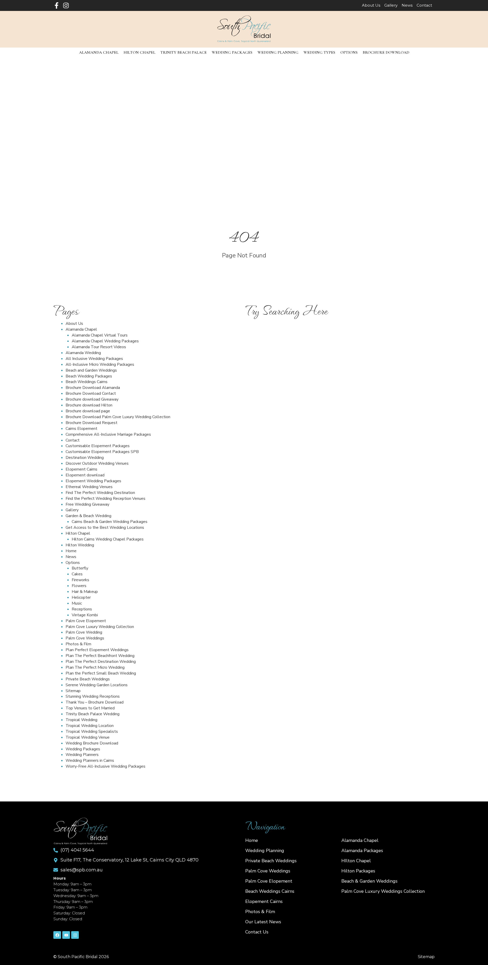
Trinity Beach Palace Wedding (92, 714)
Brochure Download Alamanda (93, 387)
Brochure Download (386, 52)
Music (77, 603)
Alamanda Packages (362, 850)
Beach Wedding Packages (89, 376)
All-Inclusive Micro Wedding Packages (100, 364)
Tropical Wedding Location (90, 725)
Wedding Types (319, 52)
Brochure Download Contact (91, 393)
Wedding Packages (232, 52)
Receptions (82, 609)
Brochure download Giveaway (92, 399)
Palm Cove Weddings (85, 638)
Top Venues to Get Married (90, 708)
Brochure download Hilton (89, 405)
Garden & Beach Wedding (88, 516)
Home (71, 551)
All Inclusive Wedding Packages (94, 358)
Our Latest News (263, 922)
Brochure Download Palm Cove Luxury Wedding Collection (118, 417)
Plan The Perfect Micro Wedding (95, 667)
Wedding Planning (277, 52)
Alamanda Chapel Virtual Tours (100, 335)
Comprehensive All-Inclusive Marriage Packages (108, 434)
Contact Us (256, 932)
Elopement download (85, 475)
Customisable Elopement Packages (98, 446)
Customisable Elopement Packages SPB (102, 452)
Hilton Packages (358, 871)
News (71, 557)
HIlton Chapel (356, 861)
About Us (74, 323)
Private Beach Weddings (88, 679)
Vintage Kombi (85, 615)
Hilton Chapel (139, 52)
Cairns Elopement (81, 428)
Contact (73, 440)
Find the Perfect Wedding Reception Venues (105, 498)
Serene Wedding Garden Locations (97, 685)
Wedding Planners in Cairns (90, 760)
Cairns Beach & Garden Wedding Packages (109, 521)
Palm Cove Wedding (84, 632)
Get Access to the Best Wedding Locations (105, 527)
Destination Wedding (85, 457)
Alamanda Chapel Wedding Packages (105, 341)
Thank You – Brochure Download (95, 702)
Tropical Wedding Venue (88, 737)
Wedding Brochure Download (92, 743)
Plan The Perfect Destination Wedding (101, 661)
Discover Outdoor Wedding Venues (97, 463)
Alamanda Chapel (98, 52)
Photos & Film (78, 644)
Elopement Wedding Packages (93, 481)
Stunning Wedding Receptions (93, 696)
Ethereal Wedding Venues (89, 487)
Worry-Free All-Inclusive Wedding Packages (105, 766)
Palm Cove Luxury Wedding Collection (100, 627)
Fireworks (80, 580)
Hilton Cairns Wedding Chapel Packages (108, 539)
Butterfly (80, 568)
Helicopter (81, 597)
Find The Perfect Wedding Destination (100, 492)
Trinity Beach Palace (183, 52)
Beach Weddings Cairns (87, 382)
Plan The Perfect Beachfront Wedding (100, 656)
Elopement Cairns (81, 469)
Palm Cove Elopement (86, 621)
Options (349, 52)
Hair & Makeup (85, 591)
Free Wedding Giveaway (87, 504)
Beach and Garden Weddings (91, 370)
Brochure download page (88, 411)
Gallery (72, 510)
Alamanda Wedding (83, 353)
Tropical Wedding (81, 720)
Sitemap (73, 691)
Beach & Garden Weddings (369, 881)
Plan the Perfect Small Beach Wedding (101, 673)
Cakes (77, 574)
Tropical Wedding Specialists (92, 731)
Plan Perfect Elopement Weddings (97, 650)
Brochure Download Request (91, 423)
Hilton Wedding (80, 545)
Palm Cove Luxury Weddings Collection (383, 891)
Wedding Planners (82, 754)
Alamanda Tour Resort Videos (99, 347)
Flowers (79, 586)
